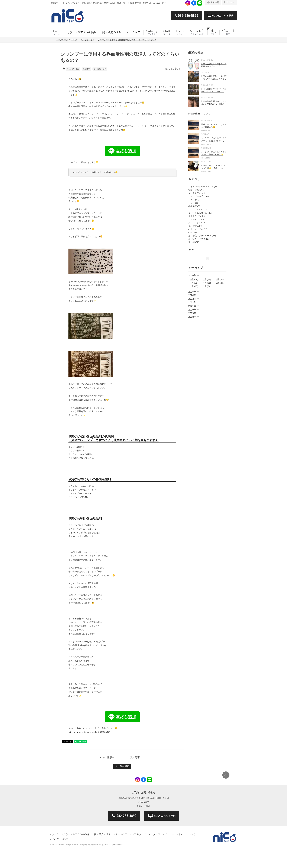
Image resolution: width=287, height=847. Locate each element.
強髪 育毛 (193, 190)
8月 (192, 279)
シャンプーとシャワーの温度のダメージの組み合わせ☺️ (94, 172)
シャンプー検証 (73, 69)
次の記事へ (136, 757)
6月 (217, 279)
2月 (192, 286)
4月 (204, 283)
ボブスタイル (194, 216)
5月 (192, 283)
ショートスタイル (196, 219)
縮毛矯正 (192, 206)
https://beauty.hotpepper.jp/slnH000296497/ (89, 732)
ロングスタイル (195, 209)
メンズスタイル (195, 222)
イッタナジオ (194, 193)
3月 (217, 283)
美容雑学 (86, 69)
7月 (204, 279)
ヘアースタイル (195, 229)
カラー (191, 203)
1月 (204, 286)
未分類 (191, 242)
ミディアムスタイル (197, 213)
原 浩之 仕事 (100, 69)
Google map (162, 798)
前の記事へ (108, 757)
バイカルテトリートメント (200, 186)
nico (190, 232)
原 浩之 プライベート (199, 235)
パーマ (191, 199)
